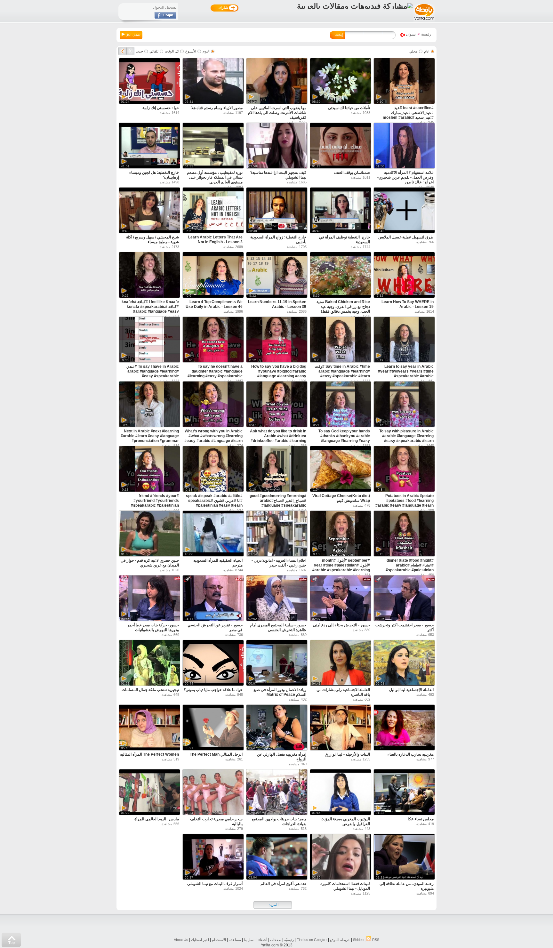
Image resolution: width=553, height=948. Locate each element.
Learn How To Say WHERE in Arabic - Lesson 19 (407, 304)
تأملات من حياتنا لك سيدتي (349, 108)
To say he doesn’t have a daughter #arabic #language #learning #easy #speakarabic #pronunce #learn (215, 373)
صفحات (275, 940)
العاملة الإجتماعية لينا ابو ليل (411, 689)
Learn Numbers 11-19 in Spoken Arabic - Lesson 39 (277, 304)
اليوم (206, 51)
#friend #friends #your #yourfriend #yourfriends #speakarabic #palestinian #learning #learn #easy (155, 503)
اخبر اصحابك (200, 940)
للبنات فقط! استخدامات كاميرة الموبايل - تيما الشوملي (345, 886)
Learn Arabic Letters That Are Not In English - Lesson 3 (215, 239)
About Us (181, 940)
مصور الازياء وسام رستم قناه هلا (217, 108)
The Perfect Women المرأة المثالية (149, 754)
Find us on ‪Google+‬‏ (312, 940)
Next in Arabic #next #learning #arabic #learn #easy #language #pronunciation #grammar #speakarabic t (150, 438)
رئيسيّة (289, 940)
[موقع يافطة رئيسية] (424, 21)
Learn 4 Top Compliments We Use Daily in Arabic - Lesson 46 (214, 304)
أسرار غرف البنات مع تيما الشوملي (215, 883)
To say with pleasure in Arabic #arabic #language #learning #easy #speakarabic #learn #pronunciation (406, 438)
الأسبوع (190, 51)
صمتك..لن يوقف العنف (352, 172)
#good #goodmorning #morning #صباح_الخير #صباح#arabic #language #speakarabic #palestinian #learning (278, 503)
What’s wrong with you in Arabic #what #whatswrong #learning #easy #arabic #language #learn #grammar (213, 438)
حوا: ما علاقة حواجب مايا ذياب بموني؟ (213, 689)
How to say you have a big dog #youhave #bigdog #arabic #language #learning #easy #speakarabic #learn (278, 373)
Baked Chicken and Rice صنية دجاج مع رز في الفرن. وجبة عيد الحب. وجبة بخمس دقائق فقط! (343, 307)
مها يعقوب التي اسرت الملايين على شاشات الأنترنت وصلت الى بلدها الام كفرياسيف (277, 113)
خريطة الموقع (340, 940)
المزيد (273, 905)
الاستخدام (219, 940)
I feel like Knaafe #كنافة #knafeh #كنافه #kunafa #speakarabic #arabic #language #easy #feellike (150, 309)
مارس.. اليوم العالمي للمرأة (156, 819)
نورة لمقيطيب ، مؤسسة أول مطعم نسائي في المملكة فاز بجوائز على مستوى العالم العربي (215, 177)
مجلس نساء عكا (421, 819)
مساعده (235, 940)
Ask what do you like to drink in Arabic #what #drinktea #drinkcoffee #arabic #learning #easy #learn (278, 438)
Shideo (358, 940)
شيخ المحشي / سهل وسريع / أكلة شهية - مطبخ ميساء (152, 239)
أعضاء (262, 940)
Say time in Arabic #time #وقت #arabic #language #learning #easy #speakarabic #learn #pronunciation (342, 373)
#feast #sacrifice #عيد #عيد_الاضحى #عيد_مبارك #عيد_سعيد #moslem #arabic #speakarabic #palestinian (408, 115)
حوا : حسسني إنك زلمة (160, 108)
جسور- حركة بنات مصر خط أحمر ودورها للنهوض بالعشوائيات (153, 627)
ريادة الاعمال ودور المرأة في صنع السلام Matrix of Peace (279, 692)
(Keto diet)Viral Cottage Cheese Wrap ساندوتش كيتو (341, 498)
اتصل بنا (249, 940)
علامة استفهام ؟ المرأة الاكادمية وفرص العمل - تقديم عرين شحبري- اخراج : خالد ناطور (405, 177)
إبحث (338, 34)
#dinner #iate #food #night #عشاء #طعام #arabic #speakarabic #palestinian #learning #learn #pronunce (409, 567)
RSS (375, 940)
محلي (413, 51)
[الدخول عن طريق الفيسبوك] (165, 17)
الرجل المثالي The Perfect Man (216, 754)
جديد (139, 51)
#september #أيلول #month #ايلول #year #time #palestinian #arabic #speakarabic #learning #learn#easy (341, 567)
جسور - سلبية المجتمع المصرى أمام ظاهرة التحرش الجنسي (278, 627)
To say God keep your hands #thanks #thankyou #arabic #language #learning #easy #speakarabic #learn (344, 438)
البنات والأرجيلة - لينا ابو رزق (347, 754)
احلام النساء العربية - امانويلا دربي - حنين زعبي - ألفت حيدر (279, 562)
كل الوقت (172, 51)
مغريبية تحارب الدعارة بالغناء (411, 754)
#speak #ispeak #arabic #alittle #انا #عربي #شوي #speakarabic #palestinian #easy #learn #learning (214, 503)
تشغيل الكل (132, 34)
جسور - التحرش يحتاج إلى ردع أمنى (341, 625)
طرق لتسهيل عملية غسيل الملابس (406, 237)
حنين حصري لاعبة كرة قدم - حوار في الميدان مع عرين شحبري (150, 562)
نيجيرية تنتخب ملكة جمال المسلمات (150, 689)
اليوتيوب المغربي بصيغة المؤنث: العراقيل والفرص (344, 821)
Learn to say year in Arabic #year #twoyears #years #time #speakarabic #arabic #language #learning (406, 373)
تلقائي (153, 51)
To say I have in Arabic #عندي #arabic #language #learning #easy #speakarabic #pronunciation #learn (152, 373)
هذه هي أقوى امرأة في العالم (283, 883)
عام (426, 51)
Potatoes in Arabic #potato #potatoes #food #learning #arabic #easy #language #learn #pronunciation (404, 503)
